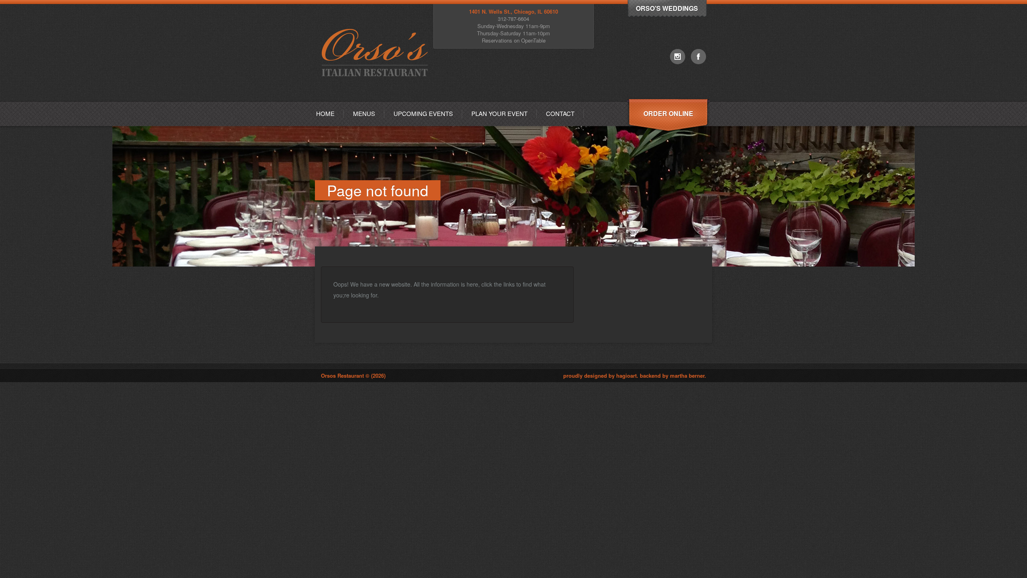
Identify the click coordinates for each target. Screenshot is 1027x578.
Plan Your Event (499, 113)
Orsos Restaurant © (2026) (353, 375)
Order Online (668, 113)
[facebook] (698, 56)
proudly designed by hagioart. (601, 375)
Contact (560, 113)
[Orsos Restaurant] (376, 99)
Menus (364, 113)
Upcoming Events (423, 113)
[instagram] (677, 56)
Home (325, 113)
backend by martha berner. (673, 375)
